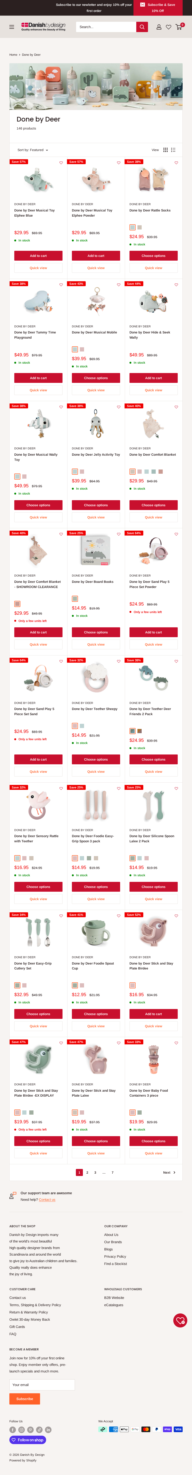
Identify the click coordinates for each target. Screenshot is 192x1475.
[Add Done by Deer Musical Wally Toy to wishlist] (61, 407)
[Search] (142, 27)
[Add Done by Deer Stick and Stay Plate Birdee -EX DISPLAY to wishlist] (61, 1043)
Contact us (47, 1199)
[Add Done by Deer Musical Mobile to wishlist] (118, 284)
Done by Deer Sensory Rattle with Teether (36, 838)
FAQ (12, 1334)
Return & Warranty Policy (28, 1312)
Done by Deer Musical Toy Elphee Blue (34, 212)
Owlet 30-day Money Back (29, 1319)
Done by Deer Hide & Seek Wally (149, 334)
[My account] (159, 27)
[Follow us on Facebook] (12, 1430)
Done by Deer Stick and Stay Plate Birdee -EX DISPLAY (36, 1093)
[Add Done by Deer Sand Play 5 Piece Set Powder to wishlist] (176, 534)
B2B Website (114, 1298)
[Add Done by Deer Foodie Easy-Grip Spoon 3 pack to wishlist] (118, 788)
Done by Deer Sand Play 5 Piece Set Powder (149, 584)
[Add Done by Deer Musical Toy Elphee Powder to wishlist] (118, 162)
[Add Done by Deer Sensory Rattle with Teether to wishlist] (61, 788)
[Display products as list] (173, 150)
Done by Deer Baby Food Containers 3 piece (148, 1093)
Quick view (38, 268)
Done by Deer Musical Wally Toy (36, 457)
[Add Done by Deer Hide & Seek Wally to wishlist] (176, 284)
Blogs (108, 1249)
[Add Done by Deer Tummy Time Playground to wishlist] (61, 284)
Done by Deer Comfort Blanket (152, 454)
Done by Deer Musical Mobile (94, 332)
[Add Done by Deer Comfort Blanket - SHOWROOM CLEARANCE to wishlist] (61, 534)
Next (166, 1172)
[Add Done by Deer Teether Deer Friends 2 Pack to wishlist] (176, 661)
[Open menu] (11, 27)
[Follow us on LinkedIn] (48, 1430)
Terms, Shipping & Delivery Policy (35, 1305)
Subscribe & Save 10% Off (161, 8)
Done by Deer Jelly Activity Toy (96, 454)
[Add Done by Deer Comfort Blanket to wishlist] (176, 407)
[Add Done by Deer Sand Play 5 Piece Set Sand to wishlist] (61, 661)
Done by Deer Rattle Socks (150, 210)
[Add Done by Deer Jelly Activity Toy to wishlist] (118, 407)
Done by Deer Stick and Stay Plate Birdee (151, 965)
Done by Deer (31, 54)
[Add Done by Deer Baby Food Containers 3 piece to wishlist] (176, 1043)
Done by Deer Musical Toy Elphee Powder (92, 212)
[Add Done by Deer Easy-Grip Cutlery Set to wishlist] (61, 916)
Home (13, 54)
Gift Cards (17, 1327)
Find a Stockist (115, 1264)
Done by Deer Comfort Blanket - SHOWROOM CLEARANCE (37, 584)
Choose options (154, 256)
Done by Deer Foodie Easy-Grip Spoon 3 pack (93, 838)
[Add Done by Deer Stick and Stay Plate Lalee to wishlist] (118, 1043)
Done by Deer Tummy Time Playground (35, 334)
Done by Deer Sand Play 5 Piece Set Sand (34, 711)
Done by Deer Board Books (93, 582)
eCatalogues (113, 1305)
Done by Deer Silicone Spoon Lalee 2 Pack (151, 838)
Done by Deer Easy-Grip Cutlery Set (33, 965)
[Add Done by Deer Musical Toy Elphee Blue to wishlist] (61, 162)
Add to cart (38, 256)
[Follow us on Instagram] (21, 1430)
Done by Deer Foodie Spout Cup (93, 965)
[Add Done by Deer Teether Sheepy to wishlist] (118, 661)
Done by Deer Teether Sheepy (95, 709)
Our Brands (113, 1242)
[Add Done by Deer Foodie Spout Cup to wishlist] (118, 916)
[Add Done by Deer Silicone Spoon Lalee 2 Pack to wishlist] (176, 788)
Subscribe (24, 1399)
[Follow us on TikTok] (39, 1430)
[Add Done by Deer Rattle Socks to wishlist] (176, 162)
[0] (179, 27)
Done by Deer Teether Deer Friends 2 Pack (150, 711)
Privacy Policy (115, 1256)
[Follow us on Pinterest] (30, 1430)
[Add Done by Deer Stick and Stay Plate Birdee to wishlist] (176, 916)
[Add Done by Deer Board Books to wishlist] (118, 534)
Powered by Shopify (23, 1460)
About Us (111, 1235)
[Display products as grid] (165, 150)
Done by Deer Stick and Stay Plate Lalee (94, 1093)
